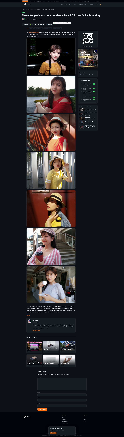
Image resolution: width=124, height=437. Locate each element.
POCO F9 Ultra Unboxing (90, 117)
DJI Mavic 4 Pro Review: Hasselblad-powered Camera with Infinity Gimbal (87, 93)
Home (62, 4)
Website (39, 403)
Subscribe (53, 432)
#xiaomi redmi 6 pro (57, 28)
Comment (39, 376)
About (86, 4)
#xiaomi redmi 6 (48, 28)
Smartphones (64, 421)
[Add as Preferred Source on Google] (62, 23)
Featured (81, 4)
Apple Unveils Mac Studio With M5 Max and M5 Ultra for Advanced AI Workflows (87, 1)
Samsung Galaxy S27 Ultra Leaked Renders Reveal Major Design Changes (56, 1)
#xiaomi (31, 28)
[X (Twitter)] (83, 74)
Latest (95, 1)
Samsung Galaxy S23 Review (87, 100)
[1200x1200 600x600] (88, 68)
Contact (84, 419)
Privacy (84, 421)
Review (75, 4)
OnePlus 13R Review (87, 97)
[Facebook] (80, 74)
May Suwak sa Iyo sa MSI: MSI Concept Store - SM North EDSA (90, 126)
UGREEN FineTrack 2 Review (87, 89)
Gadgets (63, 419)
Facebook (25, 24)
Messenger (41, 24)
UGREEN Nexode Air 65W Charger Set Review (87, 85)
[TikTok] (92, 74)
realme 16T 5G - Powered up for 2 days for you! (90, 113)
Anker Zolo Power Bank (89, 121)
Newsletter (99, 1)
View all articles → (36, 330)
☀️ (100, 4)
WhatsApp (33, 24)
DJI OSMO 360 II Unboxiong (90, 109)
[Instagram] (86, 74)
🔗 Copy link (49, 24)
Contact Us (91, 4)
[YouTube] (89, 74)
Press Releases (65, 423)
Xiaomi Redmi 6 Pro (34, 32)
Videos (70, 4)
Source (28, 315)
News (66, 4)
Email (38, 397)
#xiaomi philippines (39, 28)
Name (38, 392)
